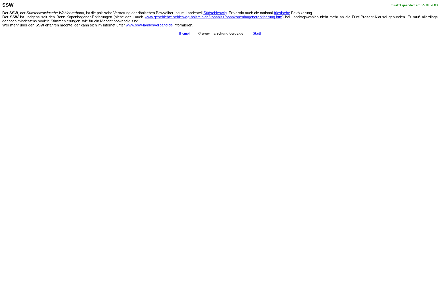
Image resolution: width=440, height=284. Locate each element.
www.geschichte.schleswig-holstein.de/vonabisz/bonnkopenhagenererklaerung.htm (213, 17)
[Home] (184, 33)
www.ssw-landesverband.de (149, 25)
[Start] (256, 33)
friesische (282, 13)
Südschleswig (215, 13)
